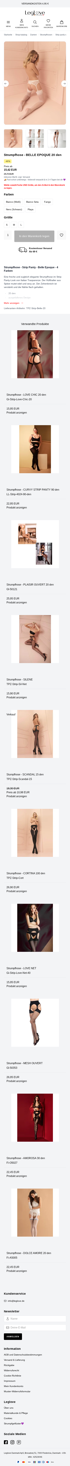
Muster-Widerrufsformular (17, 1391)
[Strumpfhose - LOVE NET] (35, 935)
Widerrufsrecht (11, 1370)
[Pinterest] (19, 1442)
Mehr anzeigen (11, 303)
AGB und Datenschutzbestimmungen (23, 1354)
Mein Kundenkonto (13, 1386)
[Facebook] (6, 1442)
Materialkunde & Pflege (16, 1413)
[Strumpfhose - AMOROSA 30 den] (35, 1125)
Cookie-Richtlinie (12, 1375)
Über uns (8, 1407)
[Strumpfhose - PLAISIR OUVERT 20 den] (35, 551)
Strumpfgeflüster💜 (14, 1423)
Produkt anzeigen (17, 412)
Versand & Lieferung (14, 1360)
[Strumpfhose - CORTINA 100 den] (35, 840)
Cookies (8, 1418)
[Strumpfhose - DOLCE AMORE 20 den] (35, 1220)
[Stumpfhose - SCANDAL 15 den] (35, 741)
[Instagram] (12, 1442)
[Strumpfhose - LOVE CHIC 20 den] (35, 361)
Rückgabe (9, 1365)
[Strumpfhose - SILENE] (35, 646)
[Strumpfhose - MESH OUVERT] (35, 1030)
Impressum (9, 1381)
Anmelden (13, 1336)
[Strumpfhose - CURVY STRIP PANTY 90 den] (35, 456)
